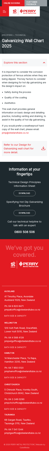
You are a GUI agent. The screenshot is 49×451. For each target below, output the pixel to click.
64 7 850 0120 (15, 367)
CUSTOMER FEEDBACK (31, 3)
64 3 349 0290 (16, 399)
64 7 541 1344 (15, 429)
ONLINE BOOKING (12, 3)
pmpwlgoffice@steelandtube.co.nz (22, 341)
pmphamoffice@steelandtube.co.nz (23, 371)
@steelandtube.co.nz (29, 309)
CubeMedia (24, 447)
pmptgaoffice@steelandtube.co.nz (22, 433)
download (24, 193)
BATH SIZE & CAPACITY (15, 316)
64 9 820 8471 (15, 306)
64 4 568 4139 (16, 337)
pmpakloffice (11, 309)
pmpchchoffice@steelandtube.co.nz (23, 402)
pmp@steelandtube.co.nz (15, 132)
